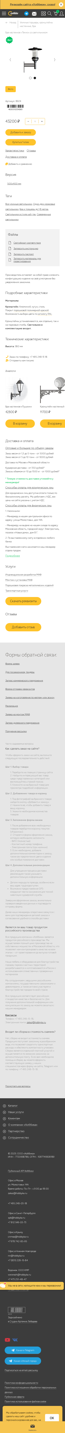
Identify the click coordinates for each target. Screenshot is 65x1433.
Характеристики (14, 150)
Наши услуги (16, 1112)
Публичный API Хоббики (21, 1171)
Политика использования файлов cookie (25, 1401)
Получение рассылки (16, 731)
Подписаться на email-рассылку (21, 1370)
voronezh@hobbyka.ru (19, 1274)
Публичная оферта (14, 1396)
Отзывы (31, 150)
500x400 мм (14, 183)
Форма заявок (12, 663)
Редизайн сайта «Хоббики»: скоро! (32, 4)
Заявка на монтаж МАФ (17, 714)
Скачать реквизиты (23, 601)
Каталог (13, 1105)
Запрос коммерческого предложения (24, 680)
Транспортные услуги (16, 590)
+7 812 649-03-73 (17, 1222)
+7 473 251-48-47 (17, 1279)
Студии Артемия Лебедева (23, 1321)
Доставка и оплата (16, 156)
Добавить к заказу (20, 132)
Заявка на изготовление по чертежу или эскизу (29, 697)
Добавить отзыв (23, 627)
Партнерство (16, 1131)
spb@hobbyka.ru (16, 1217)
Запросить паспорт (24, 254)
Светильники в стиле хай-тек (20, 214)
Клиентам (14, 1118)
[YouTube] (7, 1340)
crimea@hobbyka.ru (18, 1236)
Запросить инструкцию (26, 248)
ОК (52, 1418)
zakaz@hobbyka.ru (36, 1022)
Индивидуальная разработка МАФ (23, 574)
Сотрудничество (18, 1137)
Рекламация (11, 706)
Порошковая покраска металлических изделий (29, 585)
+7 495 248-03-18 (17, 1203)
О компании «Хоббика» (22, 1124)
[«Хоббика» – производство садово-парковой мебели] (13, 13)
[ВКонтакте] (15, 1340)
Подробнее (12, 555)
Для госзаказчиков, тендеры (19, 672)
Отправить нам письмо (21, 360)
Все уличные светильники (18, 204)
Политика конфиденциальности (21, 1382)
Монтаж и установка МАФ (18, 580)
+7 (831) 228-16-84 (18, 1260)
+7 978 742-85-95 (17, 1241)
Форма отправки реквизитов (20, 689)
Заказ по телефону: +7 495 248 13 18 (28, 356)
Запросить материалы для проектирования (27, 260)
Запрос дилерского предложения (22, 722)
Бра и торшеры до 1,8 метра (34, 209)
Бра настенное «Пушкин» (18, 406)
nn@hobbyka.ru (16, 1255)
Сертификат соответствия (27, 243)
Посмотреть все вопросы (18, 1086)
